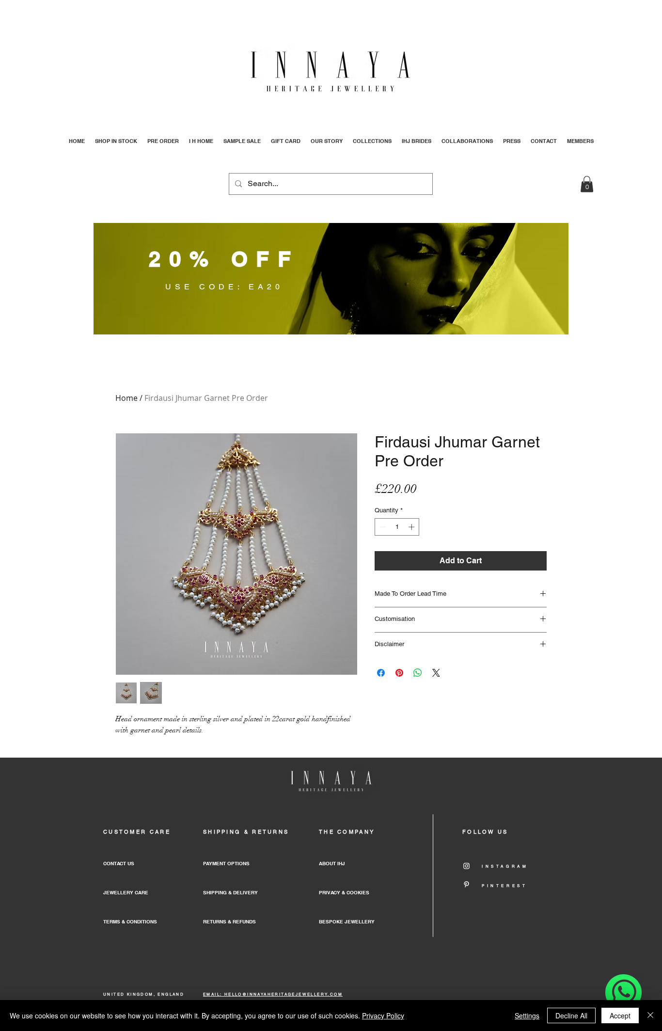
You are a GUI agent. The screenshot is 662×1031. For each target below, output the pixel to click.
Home (126, 398)
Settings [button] (527, 1015)
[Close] (650, 1015)
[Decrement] (382, 527)
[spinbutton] (397, 527)
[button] (587, 184)
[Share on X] (436, 673)
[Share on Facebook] (381, 673)
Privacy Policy (383, 1015)
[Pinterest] (466, 884)
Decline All (571, 1015)
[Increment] (412, 527)
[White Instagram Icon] (466, 866)
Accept (620, 1015)
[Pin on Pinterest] (399, 673)
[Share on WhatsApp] (418, 673)
